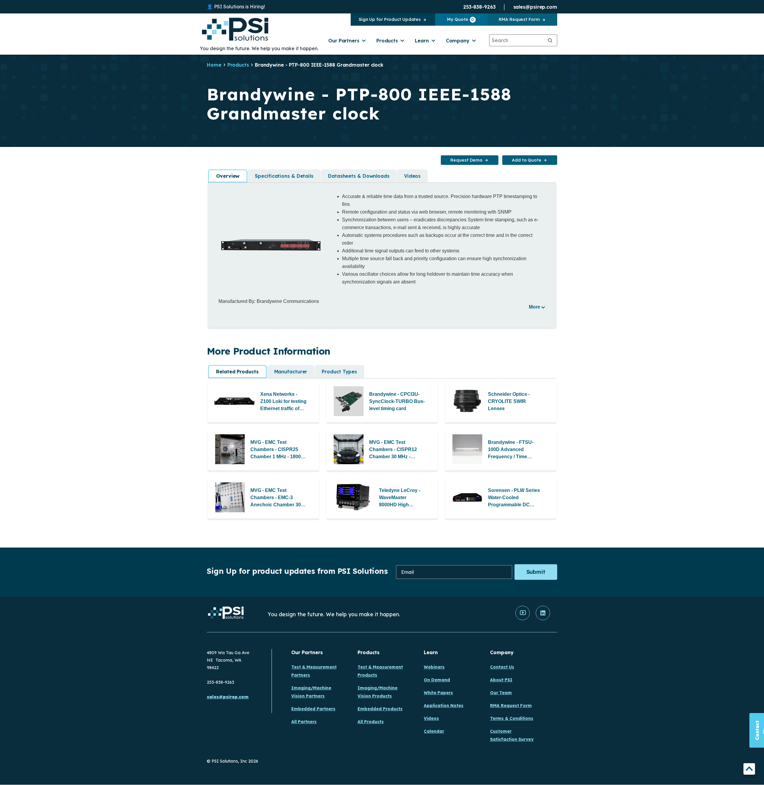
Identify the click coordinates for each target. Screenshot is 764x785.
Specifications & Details (284, 176)
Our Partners (343, 41)
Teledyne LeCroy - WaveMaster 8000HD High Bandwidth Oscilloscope (399, 498)
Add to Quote (526, 160)
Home (214, 65)
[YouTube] (522, 618)
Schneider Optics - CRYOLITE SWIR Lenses (509, 401)
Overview (227, 176)
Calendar (434, 731)
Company (457, 41)
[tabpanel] (382, 251)
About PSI (501, 680)
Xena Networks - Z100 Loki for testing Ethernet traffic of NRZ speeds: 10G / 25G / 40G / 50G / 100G (283, 402)
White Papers (438, 692)
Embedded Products (380, 709)
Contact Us (502, 667)
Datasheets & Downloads (358, 176)
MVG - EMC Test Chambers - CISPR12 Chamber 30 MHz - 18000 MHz (393, 450)
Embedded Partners (313, 709)
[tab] (227, 176)
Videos (412, 176)
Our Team (501, 692)
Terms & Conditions (511, 718)
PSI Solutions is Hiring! (239, 7)
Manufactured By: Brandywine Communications (268, 301)
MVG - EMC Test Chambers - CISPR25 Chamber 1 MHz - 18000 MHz (277, 450)
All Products (371, 721)
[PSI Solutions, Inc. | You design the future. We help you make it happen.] (226, 614)
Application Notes (443, 705)
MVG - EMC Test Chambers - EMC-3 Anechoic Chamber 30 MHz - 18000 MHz (275, 498)
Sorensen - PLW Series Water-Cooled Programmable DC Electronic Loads (514, 498)
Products (387, 41)
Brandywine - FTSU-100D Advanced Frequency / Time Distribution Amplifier (512, 450)
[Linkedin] (543, 618)
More (534, 306)
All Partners (304, 721)
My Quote (460, 19)
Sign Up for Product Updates (390, 19)
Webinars (434, 667)
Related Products (237, 372)
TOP (749, 770)
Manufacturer (290, 372)
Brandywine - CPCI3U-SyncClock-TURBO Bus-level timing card (397, 401)
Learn (422, 41)
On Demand (437, 680)
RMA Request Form (519, 19)
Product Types (339, 372)
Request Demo (466, 160)
